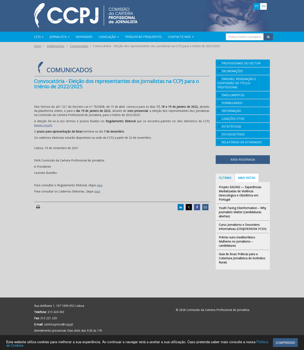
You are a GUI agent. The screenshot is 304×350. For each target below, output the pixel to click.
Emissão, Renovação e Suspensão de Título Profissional (236, 83)
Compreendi (285, 342)
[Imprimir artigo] (38, 207)
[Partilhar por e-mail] (205, 207)
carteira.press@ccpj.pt (58, 324)
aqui (99, 185)
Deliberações (55, 46)
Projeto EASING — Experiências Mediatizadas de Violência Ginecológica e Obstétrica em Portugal (240, 193)
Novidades (84, 37)
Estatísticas (231, 126)
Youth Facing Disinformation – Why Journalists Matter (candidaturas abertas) (242, 212)
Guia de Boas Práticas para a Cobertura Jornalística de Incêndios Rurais (242, 258)
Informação (231, 111)
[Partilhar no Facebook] (197, 207)
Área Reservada (243, 159)
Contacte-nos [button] (179, 37)
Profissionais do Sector (241, 63)
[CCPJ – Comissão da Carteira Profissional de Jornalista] (86, 15)
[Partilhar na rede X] (189, 207)
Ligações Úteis (233, 119)
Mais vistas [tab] (246, 178)
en (264, 6)
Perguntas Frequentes (143, 37)
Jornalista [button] (58, 37)
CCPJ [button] (37, 37)
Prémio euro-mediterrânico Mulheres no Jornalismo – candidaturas (237, 241)
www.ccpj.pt (43, 125)
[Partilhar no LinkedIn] (181, 207)
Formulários (232, 103)
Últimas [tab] (225, 178)
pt (257, 6)
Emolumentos (233, 95)
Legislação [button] (108, 37)
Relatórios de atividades (242, 142)
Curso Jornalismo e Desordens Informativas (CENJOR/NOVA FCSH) (242, 227)
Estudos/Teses (233, 134)
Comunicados (79, 46)
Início (37, 46)
